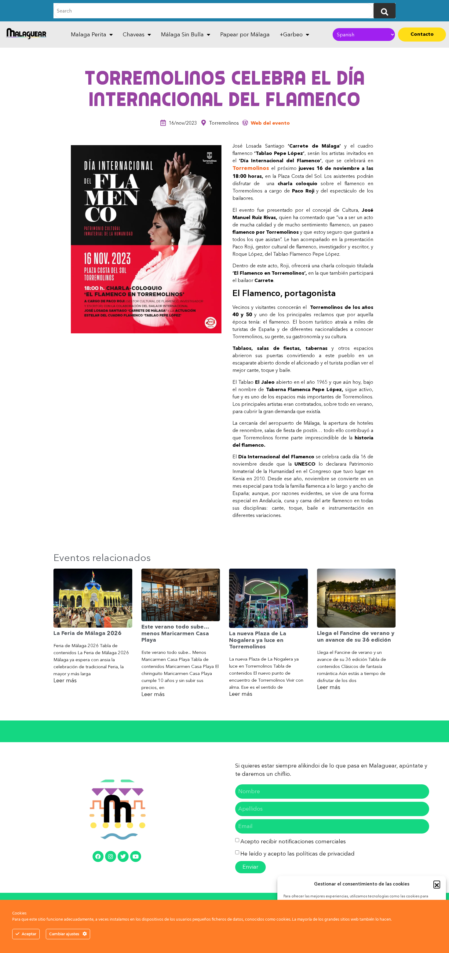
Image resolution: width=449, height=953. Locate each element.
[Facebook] (98, 856)
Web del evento (270, 123)
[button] (437, 884)
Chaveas (133, 34)
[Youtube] (135, 856)
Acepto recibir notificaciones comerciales (293, 841)
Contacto (422, 34)
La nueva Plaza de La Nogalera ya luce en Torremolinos (257, 640)
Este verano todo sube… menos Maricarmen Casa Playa (175, 633)
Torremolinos (250, 168)
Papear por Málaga (245, 34)
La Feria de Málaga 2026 (87, 633)
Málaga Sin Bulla (182, 34)
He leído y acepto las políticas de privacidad (297, 853)
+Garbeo (291, 34)
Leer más (65, 680)
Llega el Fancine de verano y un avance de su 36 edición (355, 636)
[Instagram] (110, 856)
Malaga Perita (88, 34)
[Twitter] (123, 856)
